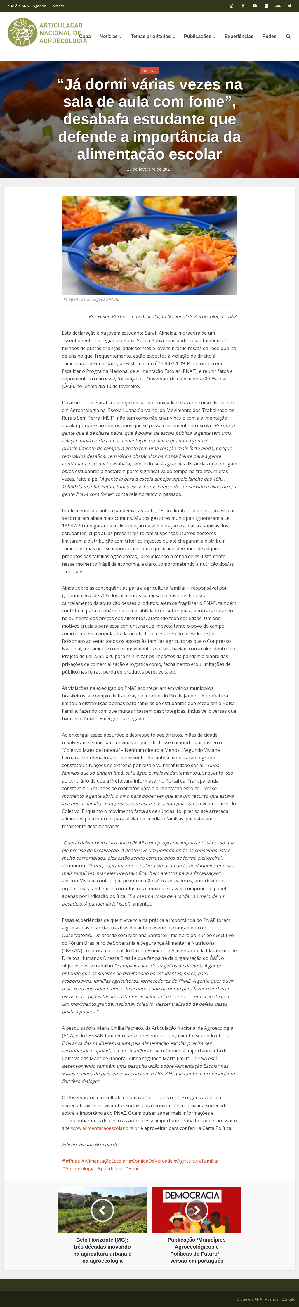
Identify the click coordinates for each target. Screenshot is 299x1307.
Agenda (39, 5)
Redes (269, 36)
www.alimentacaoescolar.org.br (104, 1128)
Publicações (197, 36)
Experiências (239, 36)
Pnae (134, 1168)
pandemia (111, 1168)
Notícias (109, 36)
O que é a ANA (16, 5)
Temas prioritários (151, 36)
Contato (57, 5)
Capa (85, 36)
